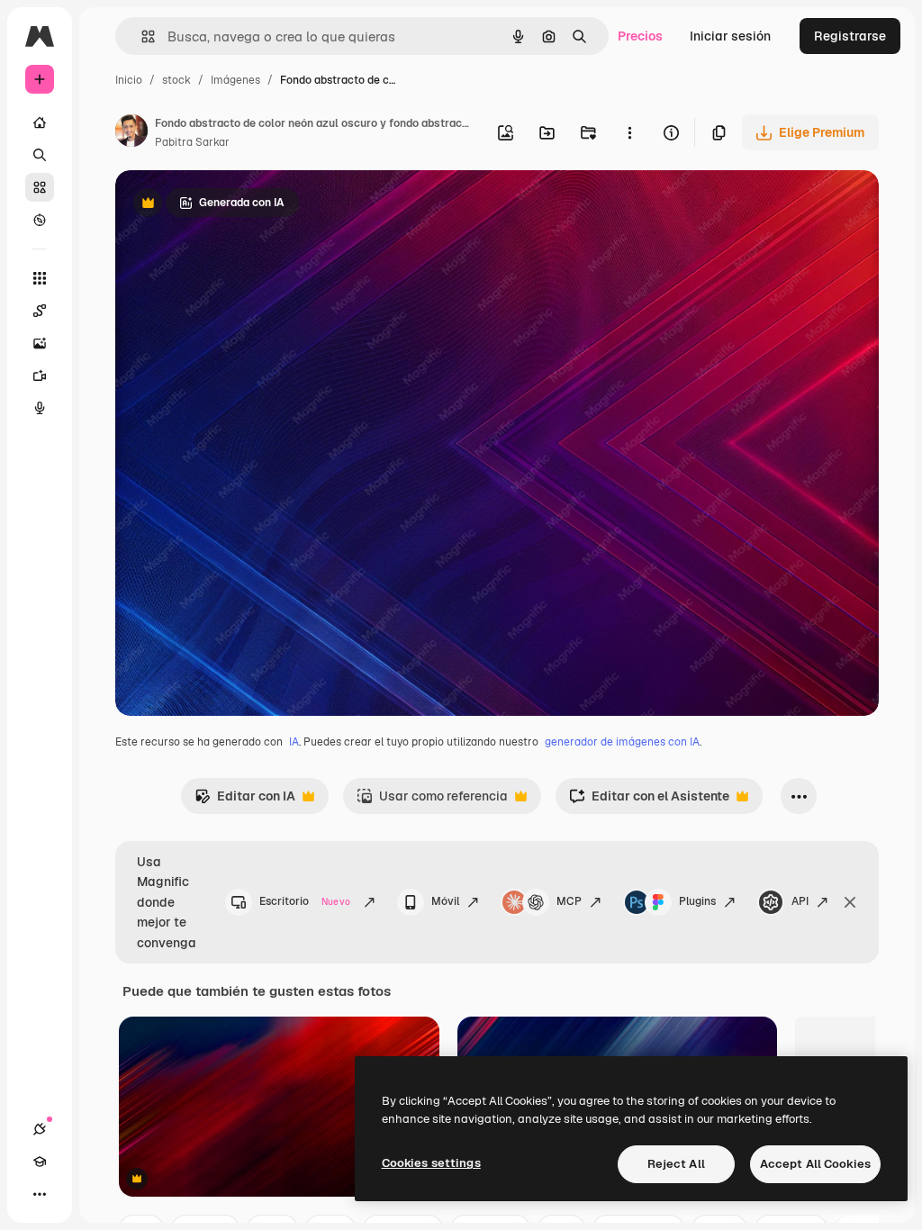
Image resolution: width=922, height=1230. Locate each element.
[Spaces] (39, 310)
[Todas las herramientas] (39, 278)
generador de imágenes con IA (622, 742)
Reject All (676, 1163)
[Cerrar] (850, 902)
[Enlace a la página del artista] (131, 133)
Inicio (128, 80)
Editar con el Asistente (649, 801)
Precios (640, 36)
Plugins (697, 901)
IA (294, 742)
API (800, 901)
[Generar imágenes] (39, 343)
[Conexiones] (39, 1129)
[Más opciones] (629, 132)
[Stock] (39, 187)
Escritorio (304, 901)
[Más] (39, 1194)
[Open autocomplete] (141, 36)
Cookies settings (431, 1163)
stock (176, 80)
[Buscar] (39, 154)
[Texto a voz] (39, 407)
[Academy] (39, 1161)
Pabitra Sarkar (192, 142)
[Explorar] (39, 219)
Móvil (445, 901)
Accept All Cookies (815, 1163)
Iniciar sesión (730, 36)
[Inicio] (39, 122)
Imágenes (235, 80)
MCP (569, 901)
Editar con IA (244, 801)
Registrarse (850, 36)
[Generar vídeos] (39, 375)
